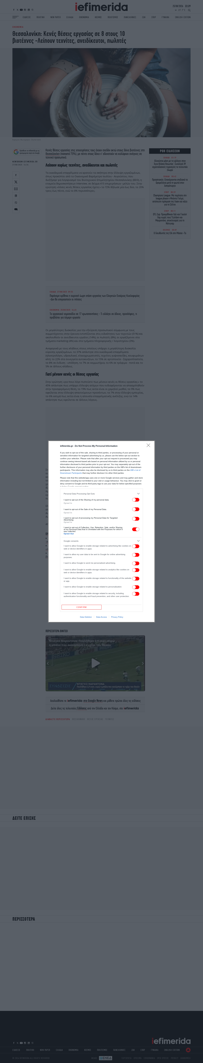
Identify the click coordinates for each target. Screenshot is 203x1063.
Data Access (101, 617)
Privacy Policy (117, 617)
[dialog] (101, 531)
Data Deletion (86, 617)
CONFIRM (82, 607)
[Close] (149, 446)
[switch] (135, 500)
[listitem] (101, 493)
